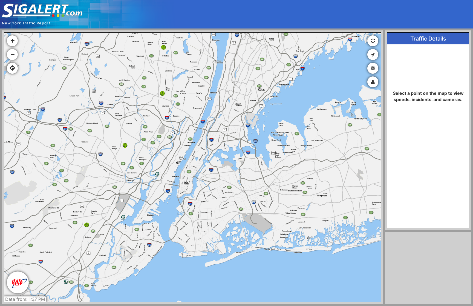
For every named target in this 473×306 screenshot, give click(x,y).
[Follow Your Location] (372, 54)
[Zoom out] (12, 54)
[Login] (372, 81)
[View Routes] (12, 68)
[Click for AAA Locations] (18, 282)
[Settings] (372, 68)
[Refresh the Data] (372, 40)
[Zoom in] (12, 40)
